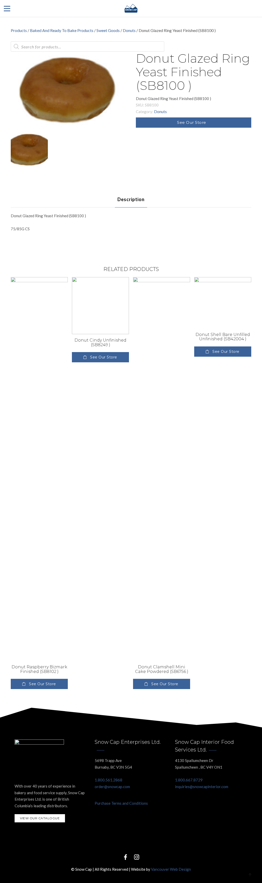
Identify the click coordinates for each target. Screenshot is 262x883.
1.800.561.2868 (108, 780)
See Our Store (191, 122)
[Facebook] (125, 857)
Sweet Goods (108, 30)
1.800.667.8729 (189, 780)
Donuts (129, 30)
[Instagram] (136, 857)
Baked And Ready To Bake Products (61, 30)
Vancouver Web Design (171, 869)
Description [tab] (131, 199)
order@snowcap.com (112, 786)
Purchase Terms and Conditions (121, 803)
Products (19, 30)
